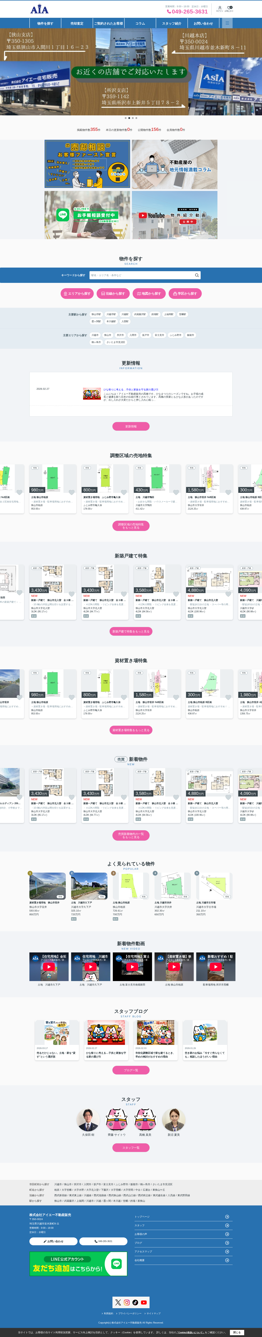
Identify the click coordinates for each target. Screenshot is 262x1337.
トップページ (142, 1216)
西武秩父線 (144, 1195)
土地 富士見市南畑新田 (132, 984)
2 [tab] (129, 118)
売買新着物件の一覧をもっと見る (131, 835)
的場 (132, 1200)
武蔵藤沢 (69, 1200)
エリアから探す (79, 293)
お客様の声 (141, 1234)
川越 (98, 1200)
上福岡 (80, 1200)
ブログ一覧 (131, 1070)
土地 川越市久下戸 (50, 984)
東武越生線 (159, 1195)
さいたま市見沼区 (116, 342)
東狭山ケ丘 (159, 1189)
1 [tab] (126, 118)
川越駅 (125, 314)
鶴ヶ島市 (96, 342)
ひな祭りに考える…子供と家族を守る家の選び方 (131, 389)
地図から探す (151, 293)
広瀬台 (147, 1189)
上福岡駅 (168, 314)
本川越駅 (111, 321)
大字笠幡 (67, 1189)
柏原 (57, 1189)
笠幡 (125, 1200)
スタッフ (140, 1225)
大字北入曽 (92, 1189)
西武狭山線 (115, 1195)
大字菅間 (128, 1189)
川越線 (88, 1195)
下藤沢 (105, 1189)
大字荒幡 (116, 1189)
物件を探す (45, 23)
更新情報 (131, 426)
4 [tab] (136, 118)
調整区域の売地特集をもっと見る (131, 526)
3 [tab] (133, 118)
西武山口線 (130, 1195)
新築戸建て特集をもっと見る (131, 631)
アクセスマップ (143, 1251)
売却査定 (77, 23)
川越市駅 (111, 314)
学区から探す (187, 293)
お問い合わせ (203, 23)
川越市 (95, 335)
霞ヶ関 (107, 1200)
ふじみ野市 (175, 335)
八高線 (172, 1195)
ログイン (219, 11)
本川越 (117, 1200)
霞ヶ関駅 (96, 321)
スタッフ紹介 (171, 23)
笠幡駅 (182, 314)
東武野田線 (184, 1195)
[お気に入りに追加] (19, 492)
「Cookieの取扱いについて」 (190, 1332)
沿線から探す (115, 293)
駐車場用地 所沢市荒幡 (216, 984)
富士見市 (159, 335)
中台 (138, 1189)
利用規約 (108, 1313)
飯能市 (190, 335)
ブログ (138, 1242)
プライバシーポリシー (130, 1313)
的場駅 (154, 314)
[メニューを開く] (227, 23)
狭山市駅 (96, 314)
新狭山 (141, 1200)
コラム (140, 23)
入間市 (133, 335)
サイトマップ (154, 1313)
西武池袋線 (100, 1195)
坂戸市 (145, 335)
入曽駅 (125, 321)
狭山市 (107, 335)
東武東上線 (75, 1195)
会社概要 (140, 1260)
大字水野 (79, 1189)
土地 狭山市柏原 (174, 984)
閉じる (237, 1332)
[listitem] (53, 488)
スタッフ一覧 (131, 1147)
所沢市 (120, 335)
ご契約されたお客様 (108, 23)
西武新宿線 (61, 1195)
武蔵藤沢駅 (140, 314)
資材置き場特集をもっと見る (131, 730)
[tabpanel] (131, 71)
